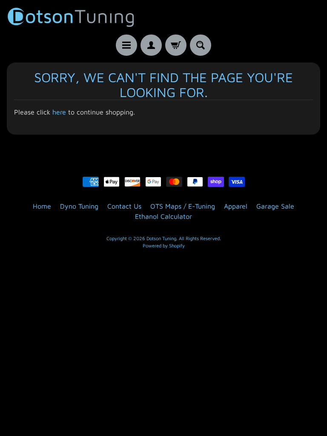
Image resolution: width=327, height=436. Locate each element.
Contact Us (124, 206)
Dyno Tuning (79, 206)
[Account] (151, 45)
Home (42, 206)
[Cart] (175, 45)
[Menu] (126, 45)
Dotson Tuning (161, 238)
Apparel (235, 206)
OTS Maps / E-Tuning (182, 206)
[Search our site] (200, 45)
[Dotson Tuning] (71, 17)
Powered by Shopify (164, 245)
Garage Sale (275, 206)
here (59, 112)
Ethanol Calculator (163, 216)
